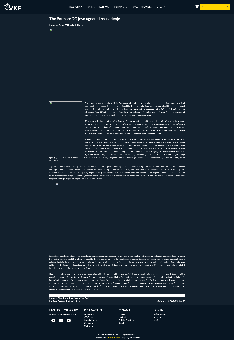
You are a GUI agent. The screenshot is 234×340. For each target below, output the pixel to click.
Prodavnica (89, 314)
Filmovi (61, 298)
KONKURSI (104, 7)
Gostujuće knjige (91, 320)
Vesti (156, 320)
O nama (161, 7)
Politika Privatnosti (127, 320)
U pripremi (88, 323)
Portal (90, 7)
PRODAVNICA (75, 7)
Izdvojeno (68, 298)
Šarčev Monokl (160, 314)
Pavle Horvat (77, 25)
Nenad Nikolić (114, 337)
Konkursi (157, 317)
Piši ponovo (120, 7)
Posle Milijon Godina (82, 298)
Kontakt (122, 317)
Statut (121, 323)
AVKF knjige (89, 317)
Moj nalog (88, 326)
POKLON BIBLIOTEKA (142, 7)
